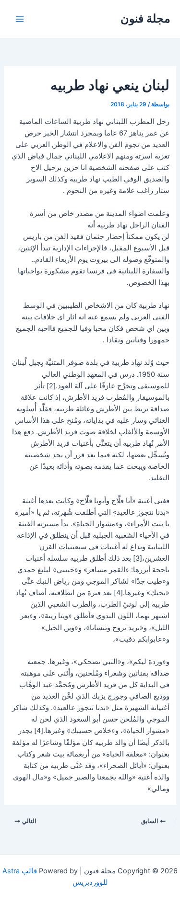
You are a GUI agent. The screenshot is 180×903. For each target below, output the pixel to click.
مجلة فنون (145, 18)
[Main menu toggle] (20, 19)
